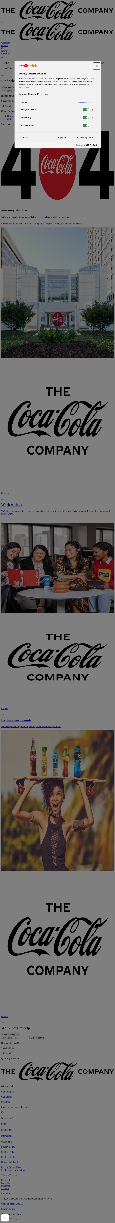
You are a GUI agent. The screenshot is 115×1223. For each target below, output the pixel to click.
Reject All (62, 138)
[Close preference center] (96, 66)
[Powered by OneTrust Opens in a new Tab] (87, 145)
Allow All (25, 138)
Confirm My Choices (85, 138)
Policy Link (24, 87)
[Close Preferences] (5, 1217)
